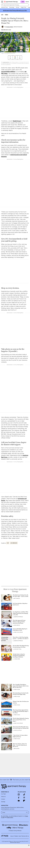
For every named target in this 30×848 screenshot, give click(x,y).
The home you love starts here (20, 780)
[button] (27, 49)
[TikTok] (24, 794)
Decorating (11, 7)
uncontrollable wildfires (8, 71)
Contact (3, 799)
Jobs (20, 836)
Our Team (3, 794)
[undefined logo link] (11, 1)
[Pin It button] (6, 49)
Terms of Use (16, 841)
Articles (17, 7)
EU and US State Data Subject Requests (19, 842)
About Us (3, 796)
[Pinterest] (24, 798)
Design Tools (23, 7)
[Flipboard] (24, 801)
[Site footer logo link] (15, 786)
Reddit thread (17, 121)
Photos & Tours (4, 7)
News (6, 14)
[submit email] (27, 812)
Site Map (3, 801)
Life (2, 14)
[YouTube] (19, 801)
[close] (29, 845)
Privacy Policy (10, 817)
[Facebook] (19, 798)
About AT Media (14, 836)
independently (6, 62)
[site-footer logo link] (4, 836)
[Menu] (2, 2)
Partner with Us (25, 836)
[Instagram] (19, 794)
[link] (21, 595)
